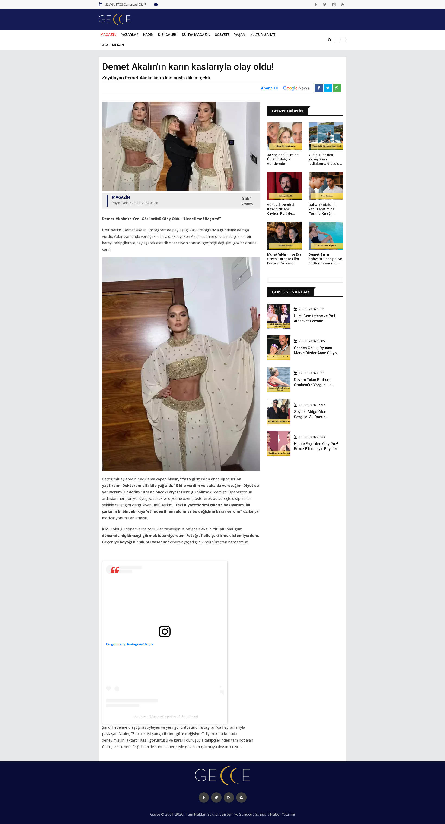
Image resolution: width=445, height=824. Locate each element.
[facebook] (315, 4)
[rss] (343, 4)
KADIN (148, 35)
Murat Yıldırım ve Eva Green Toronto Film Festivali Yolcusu (284, 258)
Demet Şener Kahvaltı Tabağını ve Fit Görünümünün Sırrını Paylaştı (325, 259)
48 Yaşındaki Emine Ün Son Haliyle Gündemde (282, 159)
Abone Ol (269, 88)
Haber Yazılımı (282, 814)
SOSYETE (222, 35)
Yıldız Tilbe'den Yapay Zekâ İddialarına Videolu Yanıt (324, 159)
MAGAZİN (108, 35)
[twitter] (324, 4)
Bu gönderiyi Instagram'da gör (130, 644)
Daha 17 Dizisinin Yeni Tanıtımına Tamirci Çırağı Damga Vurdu (323, 209)
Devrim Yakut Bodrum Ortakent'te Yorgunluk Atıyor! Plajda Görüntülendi (316, 385)
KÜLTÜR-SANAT (262, 35)
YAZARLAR (130, 35)
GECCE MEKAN (112, 45)
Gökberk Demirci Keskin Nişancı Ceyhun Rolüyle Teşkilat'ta (280, 209)
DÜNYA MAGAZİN (196, 35)
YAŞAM (240, 35)
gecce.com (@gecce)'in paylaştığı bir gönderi (165, 716)
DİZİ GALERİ (167, 35)
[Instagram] (334, 4)
